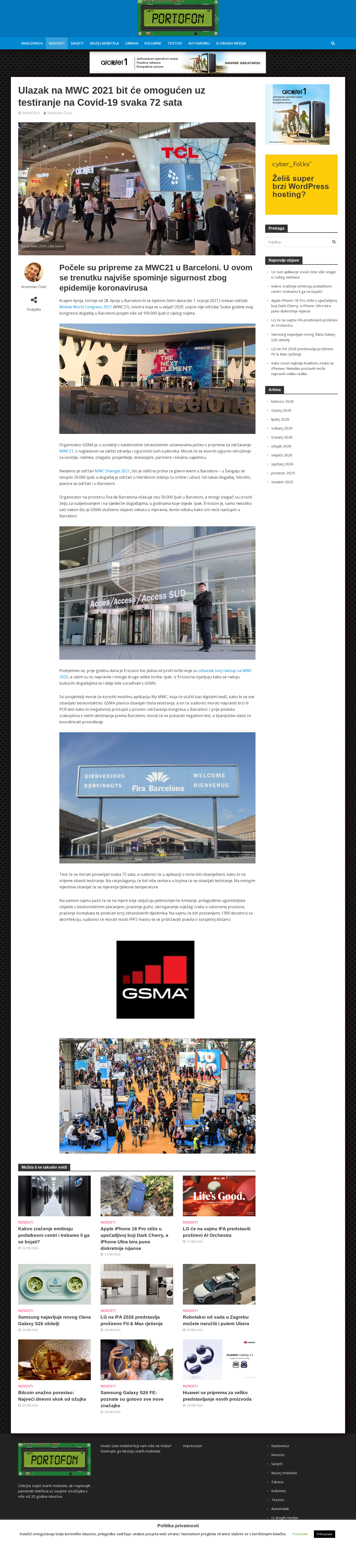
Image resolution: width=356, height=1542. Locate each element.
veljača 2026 (281, 455)
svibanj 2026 (282, 428)
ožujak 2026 (281, 446)
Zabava (131, 43)
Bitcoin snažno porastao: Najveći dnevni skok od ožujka (52, 1396)
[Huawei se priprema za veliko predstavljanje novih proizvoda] (219, 1359)
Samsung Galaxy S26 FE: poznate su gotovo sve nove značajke (132, 1399)
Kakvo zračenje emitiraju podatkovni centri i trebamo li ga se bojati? (54, 1235)
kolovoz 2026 (282, 401)
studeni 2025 (282, 481)
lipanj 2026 (280, 419)
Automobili (199, 43)
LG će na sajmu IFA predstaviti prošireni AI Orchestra (216, 1232)
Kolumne (153, 43)
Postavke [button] (300, 1533)
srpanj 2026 (281, 410)
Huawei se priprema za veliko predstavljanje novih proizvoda (217, 1396)
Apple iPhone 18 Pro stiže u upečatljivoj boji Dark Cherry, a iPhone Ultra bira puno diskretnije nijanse (134, 1238)
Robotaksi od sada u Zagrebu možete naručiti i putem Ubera (216, 1320)
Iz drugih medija (231, 43)
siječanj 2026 (282, 463)
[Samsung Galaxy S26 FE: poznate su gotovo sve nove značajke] (137, 1359)
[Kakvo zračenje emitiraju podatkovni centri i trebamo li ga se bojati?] (54, 1195)
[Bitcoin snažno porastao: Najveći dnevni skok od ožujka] (54, 1359)
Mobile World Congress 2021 (85, 307)
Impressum (192, 1445)
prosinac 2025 (283, 472)
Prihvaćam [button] (324, 1534)
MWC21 (66, 451)
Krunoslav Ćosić (59, 113)
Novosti (56, 43)
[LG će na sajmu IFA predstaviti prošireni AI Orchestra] (219, 1195)
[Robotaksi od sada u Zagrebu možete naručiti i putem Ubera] (219, 1284)
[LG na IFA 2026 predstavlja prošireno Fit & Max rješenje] (137, 1284)
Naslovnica (32, 43)
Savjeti (77, 43)
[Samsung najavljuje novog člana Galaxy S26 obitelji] (54, 1284)
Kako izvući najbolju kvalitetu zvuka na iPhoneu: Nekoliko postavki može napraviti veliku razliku (302, 368)
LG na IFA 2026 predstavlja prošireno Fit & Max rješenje (132, 1320)
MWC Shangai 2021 (112, 471)
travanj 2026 (282, 437)
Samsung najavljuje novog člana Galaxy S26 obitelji (54, 1320)
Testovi (175, 43)
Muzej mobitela (104, 43)
